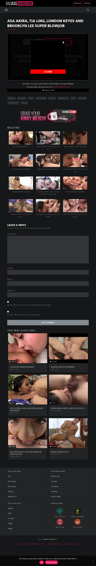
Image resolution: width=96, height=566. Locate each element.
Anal (9, 476)
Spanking (54, 491)
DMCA (43, 543)
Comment (12, 234)
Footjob (10, 523)
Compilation (55, 486)
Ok (42, 562)
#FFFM (73, 98)
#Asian (30, 98)
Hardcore (78, 3)
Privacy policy (51, 562)
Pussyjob (11, 518)
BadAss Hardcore (50, 539)
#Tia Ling (24, 103)
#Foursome (82, 98)
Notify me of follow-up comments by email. (29, 305)
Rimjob (10, 528)
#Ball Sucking (41, 98)
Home (17, 543)
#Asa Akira (22, 98)
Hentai (87, 3)
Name (10, 268)
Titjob (9, 513)
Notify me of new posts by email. (23, 315)
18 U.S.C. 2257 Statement (30, 543)
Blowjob (10, 508)
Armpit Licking (55, 496)
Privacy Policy (68, 543)
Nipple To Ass (12, 496)
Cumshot (54, 481)
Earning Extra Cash (54, 543)
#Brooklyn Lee (63, 98)
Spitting (10, 491)
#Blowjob (52, 98)
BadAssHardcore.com (61, 87)
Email (10, 279)
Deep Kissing (55, 476)
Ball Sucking (11, 481)
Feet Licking (11, 486)
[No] (93, 561)
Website (11, 290)
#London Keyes (13, 103)
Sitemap (78, 543)
